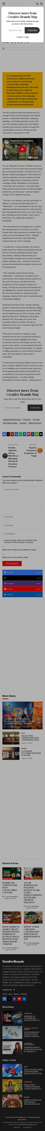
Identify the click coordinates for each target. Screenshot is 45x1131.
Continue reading (22, 37)
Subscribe (32, 30)
